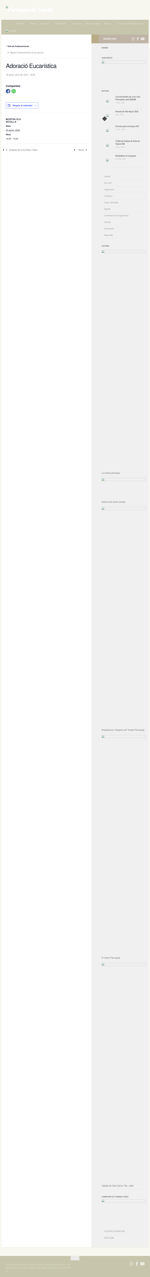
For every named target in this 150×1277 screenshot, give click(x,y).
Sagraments (60, 23)
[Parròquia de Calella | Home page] (29, 10)
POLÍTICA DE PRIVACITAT (114, 1231)
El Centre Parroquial (111, 957)
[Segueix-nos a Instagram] (133, 39)
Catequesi (76, 23)
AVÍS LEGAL (109, 1238)
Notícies (20, 23)
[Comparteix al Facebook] (8, 91)
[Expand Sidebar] (95, 39)
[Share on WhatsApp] (13, 91)
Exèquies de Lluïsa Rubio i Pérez (23, 149)
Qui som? (45, 23)
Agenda (107, 23)
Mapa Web (108, 235)
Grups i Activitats (92, 23)
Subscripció (109, 228)
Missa (81, 149)
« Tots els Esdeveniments (17, 46)
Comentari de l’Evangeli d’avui (130, 23)
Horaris (33, 23)
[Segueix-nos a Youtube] (142, 39)
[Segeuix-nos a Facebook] (137, 39)
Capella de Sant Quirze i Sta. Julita (117, 1185)
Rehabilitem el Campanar (125, 156)
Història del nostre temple (113, 502)
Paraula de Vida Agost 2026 (126, 111)
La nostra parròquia (111, 473)
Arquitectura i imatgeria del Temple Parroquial (123, 730)
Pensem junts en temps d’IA (127, 126)
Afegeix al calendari (22, 105)
